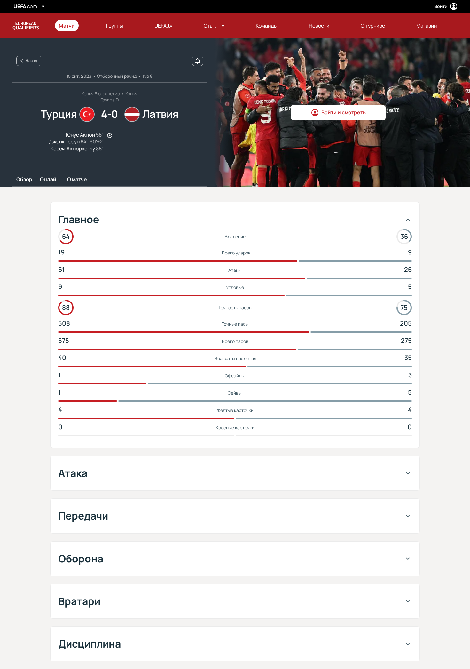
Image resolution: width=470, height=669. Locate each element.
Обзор (24, 179)
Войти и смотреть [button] (343, 112)
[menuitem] (74, 26)
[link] (67, 26)
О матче (77, 179)
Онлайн (49, 179)
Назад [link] (31, 60)
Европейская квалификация (25, 26)
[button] (214, 26)
